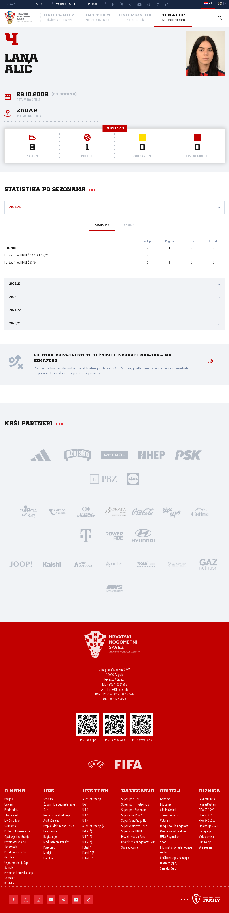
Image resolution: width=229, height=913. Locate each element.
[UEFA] (96, 764)
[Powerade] (114, 535)
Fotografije (205, 831)
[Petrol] (114, 455)
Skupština (10, 826)
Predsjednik (11, 810)
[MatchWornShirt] (114, 588)
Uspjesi (8, 804)
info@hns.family (118, 689)
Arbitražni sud (51, 821)
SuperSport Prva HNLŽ (134, 826)
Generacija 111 (169, 799)
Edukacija (165, 804)
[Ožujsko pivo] (77, 455)
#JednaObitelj (168, 810)
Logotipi (48, 858)
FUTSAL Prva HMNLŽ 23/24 (20, 263)
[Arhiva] (219, 18)
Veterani (165, 821)
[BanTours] (145, 564)
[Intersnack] (171, 511)
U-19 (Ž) (87, 831)
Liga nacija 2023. (209, 826)
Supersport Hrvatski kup (135, 804)
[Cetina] (200, 511)
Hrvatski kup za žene (133, 837)
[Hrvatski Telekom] (86, 535)
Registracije (50, 837)
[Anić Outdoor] (83, 564)
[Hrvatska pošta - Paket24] (57, 511)
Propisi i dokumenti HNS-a (58, 826)
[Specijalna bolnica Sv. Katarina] (177, 564)
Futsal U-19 (88, 858)
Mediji (92, 4)
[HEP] (151, 455)
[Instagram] (130, 4)
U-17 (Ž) (87, 837)
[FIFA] (128, 764)
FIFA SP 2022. (207, 821)
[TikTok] (166, 4)
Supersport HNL (130, 799)
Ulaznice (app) (168, 863)
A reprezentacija (91, 799)
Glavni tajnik (11, 815)
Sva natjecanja (129, 847)
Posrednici (49, 847)
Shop (39, 4)
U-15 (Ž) (87, 842)
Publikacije (205, 842)
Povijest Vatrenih (208, 804)
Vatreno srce (66, 4)
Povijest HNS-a (207, 799)
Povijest (8, 799)
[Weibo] (148, 4)
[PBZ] (103, 479)
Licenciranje (50, 831)
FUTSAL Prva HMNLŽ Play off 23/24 (26, 255)
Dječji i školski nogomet (174, 826)
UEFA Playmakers (170, 837)
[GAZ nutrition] (208, 564)
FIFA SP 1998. (207, 810)
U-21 (85, 804)
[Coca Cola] (143, 511)
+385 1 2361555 (116, 685)
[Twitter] (121, 4)
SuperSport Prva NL (132, 815)
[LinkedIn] (157, 4)
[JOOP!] (20, 564)
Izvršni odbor (12, 821)
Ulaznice (13, 4)
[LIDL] (133, 479)
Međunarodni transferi (56, 842)
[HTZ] (28, 511)
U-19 (85, 810)
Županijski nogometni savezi (60, 804)
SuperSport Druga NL (133, 821)
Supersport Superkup (133, 810)
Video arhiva (206, 837)
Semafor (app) (168, 868)
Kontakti (9, 883)
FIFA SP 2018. (207, 815)
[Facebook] (112, 4)
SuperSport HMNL (131, 831)
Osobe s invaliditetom (173, 831)
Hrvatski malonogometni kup (138, 842)
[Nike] (40, 455)
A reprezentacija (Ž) (93, 826)
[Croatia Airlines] (114, 511)
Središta (48, 799)
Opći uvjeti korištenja (16, 837)
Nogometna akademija (56, 815)
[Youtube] (139, 4)
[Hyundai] (143, 535)
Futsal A (86, 847)
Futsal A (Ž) (88, 853)
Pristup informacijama (17, 831)
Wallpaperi (205, 847)
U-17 (85, 815)
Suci (45, 810)
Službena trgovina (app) (174, 858)
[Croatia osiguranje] (86, 511)
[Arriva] (114, 564)
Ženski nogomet (170, 815)
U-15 (85, 821)
